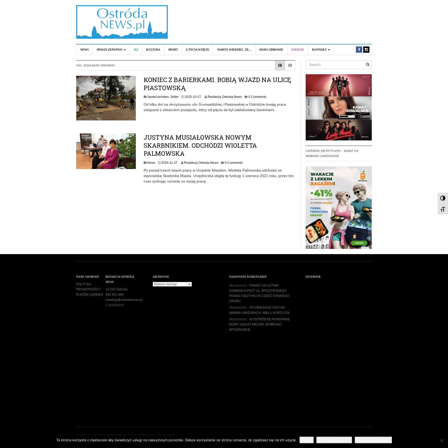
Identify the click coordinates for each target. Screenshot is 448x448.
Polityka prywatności (373, 440)
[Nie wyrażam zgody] (441, 440)
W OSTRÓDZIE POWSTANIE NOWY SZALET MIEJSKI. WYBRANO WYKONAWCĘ (259, 324)
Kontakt (319, 49)
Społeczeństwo (110, 49)
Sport (173, 49)
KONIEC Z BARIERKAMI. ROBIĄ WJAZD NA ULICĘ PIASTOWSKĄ (217, 84)
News (84, 49)
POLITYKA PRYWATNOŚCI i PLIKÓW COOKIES (89, 289)
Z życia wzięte (197, 49)
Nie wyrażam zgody (334, 440)
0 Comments (257, 97)
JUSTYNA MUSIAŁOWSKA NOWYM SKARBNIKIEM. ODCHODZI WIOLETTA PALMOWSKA (200, 145)
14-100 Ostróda (117, 289)
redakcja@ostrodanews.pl (124, 300)
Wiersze (297, 49)
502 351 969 (114, 294)
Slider (174, 97)
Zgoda (307, 440)
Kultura (153, 49)
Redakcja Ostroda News (225, 97)
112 (136, 49)
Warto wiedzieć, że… (234, 49)
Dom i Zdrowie (271, 49)
